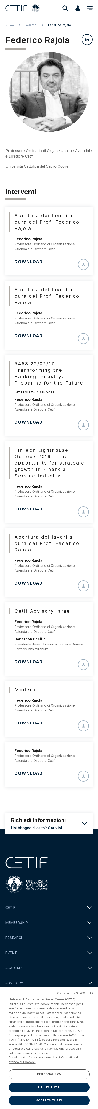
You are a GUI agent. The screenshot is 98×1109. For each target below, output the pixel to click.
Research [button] (14, 938)
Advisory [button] (14, 983)
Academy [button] (13, 968)
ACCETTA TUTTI (49, 1100)
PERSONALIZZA (49, 1074)
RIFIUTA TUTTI (49, 1087)
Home (9, 25)
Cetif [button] (10, 907)
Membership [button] (16, 923)
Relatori (31, 25)
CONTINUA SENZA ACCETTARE (75, 993)
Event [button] (11, 953)
